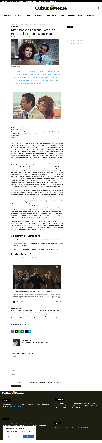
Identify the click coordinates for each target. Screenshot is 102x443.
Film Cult (16, 26)
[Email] (26, 331)
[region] (19, 433)
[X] (16, 331)
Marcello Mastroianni (24, 324)
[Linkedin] (22, 331)
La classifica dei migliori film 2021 (75, 37)
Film (16, 24)
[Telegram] (29, 331)
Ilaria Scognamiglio (18, 36)
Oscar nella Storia (71, 34)
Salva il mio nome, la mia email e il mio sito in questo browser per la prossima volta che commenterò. (37, 382)
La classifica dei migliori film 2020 (75, 40)
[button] (98, 8)
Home (12, 24)
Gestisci (10, 436)
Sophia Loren (33, 324)
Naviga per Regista (71, 30)
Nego (19, 436)
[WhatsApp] (19, 331)
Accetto (29, 436)
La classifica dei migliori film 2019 (75, 43)
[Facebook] (12, 331)
